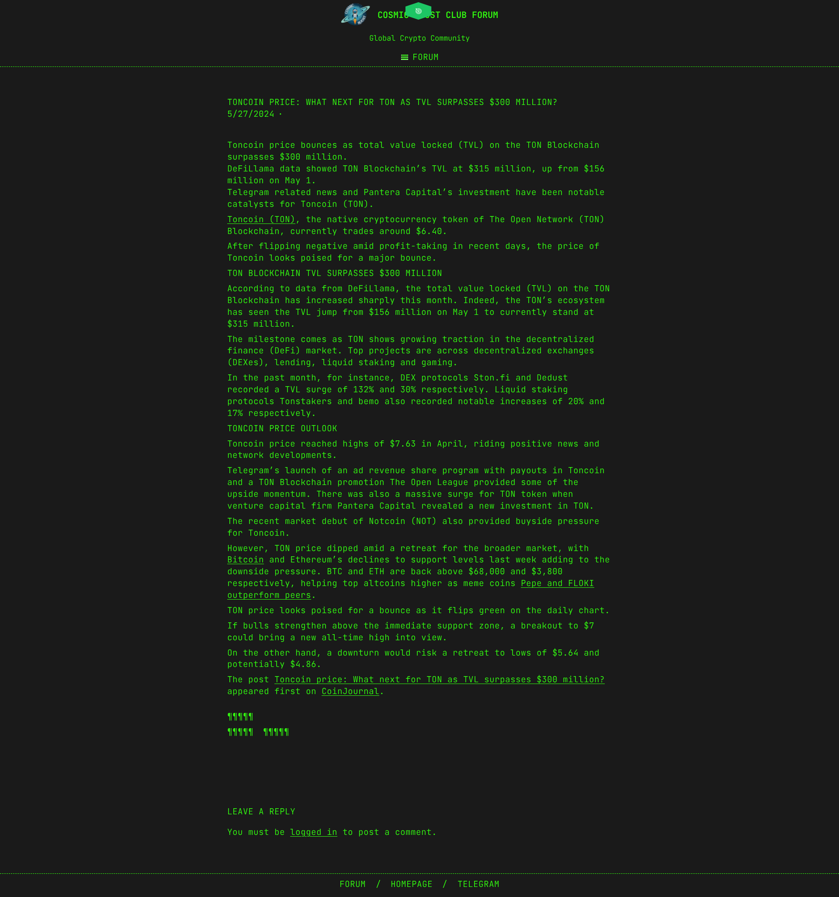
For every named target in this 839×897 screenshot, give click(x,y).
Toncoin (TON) (261, 219)
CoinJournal (350, 691)
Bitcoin (245, 559)
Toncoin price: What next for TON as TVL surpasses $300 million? (439, 679)
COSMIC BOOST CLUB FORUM (438, 15)
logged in (313, 832)
